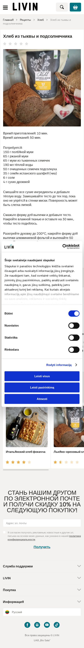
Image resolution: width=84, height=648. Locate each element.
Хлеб (40, 20)
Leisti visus (42, 376)
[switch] (74, 325)
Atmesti (42, 399)
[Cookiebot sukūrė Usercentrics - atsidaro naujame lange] (62, 246)
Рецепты (25, 20)
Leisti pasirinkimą (42, 387)
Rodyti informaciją (59, 365)
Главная (8, 20)
